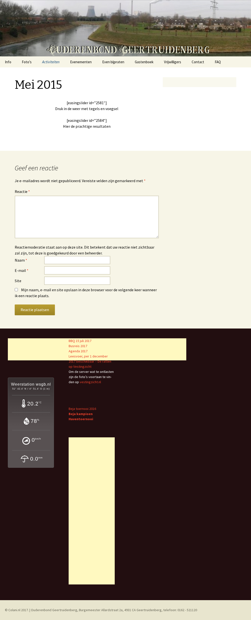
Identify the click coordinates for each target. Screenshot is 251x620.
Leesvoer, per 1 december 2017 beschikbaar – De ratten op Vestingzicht (90, 361)
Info (8, 62)
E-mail (21, 270)
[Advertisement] (92, 510)
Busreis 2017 (78, 346)
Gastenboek (144, 62)
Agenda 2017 (78, 351)
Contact (198, 62)
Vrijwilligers (172, 62)
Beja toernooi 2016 (82, 408)
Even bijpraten (113, 62)
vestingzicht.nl (90, 382)
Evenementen (81, 62)
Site (18, 280)
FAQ (218, 62)
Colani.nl (14, 610)
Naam (21, 260)
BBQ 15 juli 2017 (80, 341)
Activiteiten (51, 62)
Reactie (22, 191)
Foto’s (27, 62)
